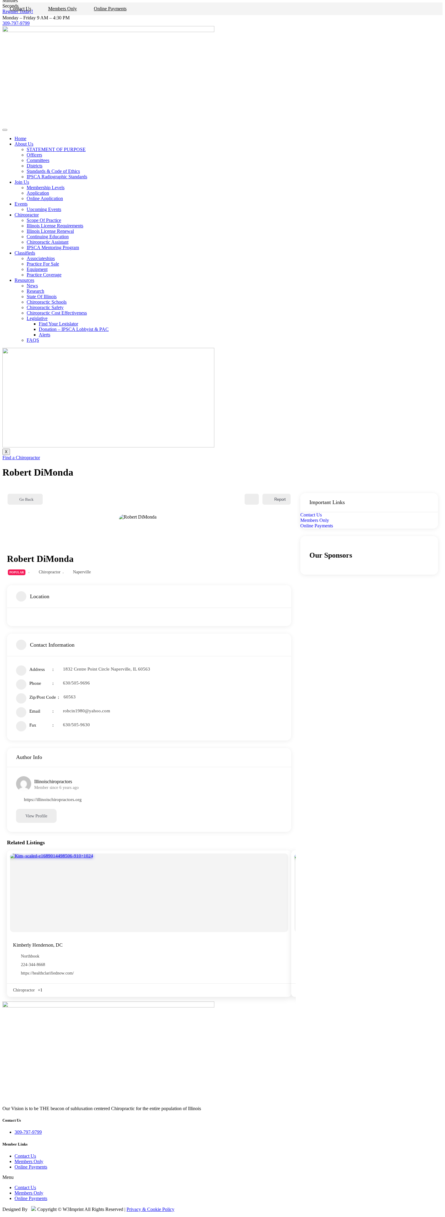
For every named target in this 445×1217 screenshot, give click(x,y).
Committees (38, 160)
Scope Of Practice (44, 220)
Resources (24, 280)
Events (21, 203)
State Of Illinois (42, 296)
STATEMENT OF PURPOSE (56, 149)
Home (20, 138)
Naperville (82, 572)
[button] (222, 1177)
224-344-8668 (33, 964)
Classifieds (25, 253)
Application (38, 193)
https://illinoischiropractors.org (53, 799)
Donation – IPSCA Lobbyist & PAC (74, 329)
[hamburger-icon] (4, 130)
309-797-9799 (16, 23)
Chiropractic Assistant (47, 242)
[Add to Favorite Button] (251, 499)
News (32, 285)
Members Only (62, 8)
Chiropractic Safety (45, 307)
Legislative (37, 318)
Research (35, 291)
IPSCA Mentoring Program (53, 247)
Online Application (45, 198)
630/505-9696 (76, 683)
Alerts (44, 334)
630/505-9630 (76, 724)
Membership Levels (45, 187)
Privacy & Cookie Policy (150, 1209)
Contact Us (20, 8)
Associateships (41, 258)
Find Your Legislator (58, 323)
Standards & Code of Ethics (53, 171)
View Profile (36, 816)
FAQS (33, 340)
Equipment (37, 269)
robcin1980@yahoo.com (86, 710)
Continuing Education (48, 236)
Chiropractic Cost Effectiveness (57, 312)
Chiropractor (27, 214)
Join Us (22, 182)
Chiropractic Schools (47, 302)
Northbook (30, 956)
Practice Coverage (44, 274)
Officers (34, 154)
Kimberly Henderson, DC (38, 945)
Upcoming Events (44, 209)
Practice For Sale (43, 263)
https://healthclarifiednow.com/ (47, 973)
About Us (24, 144)
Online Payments (110, 8)
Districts (34, 165)
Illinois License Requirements (55, 225)
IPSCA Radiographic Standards (57, 176)
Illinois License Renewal (50, 231)
